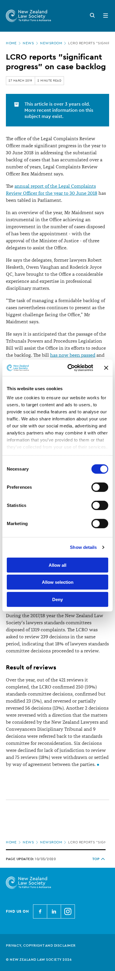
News (28, 43)
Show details (83, 547)
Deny (57, 599)
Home (11, 43)
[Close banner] (106, 368)
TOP (96, 859)
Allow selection (57, 582)
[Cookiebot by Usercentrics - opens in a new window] (69, 368)
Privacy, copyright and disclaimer (41, 945)
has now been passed (72, 355)
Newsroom (51, 43)
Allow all (57, 564)
